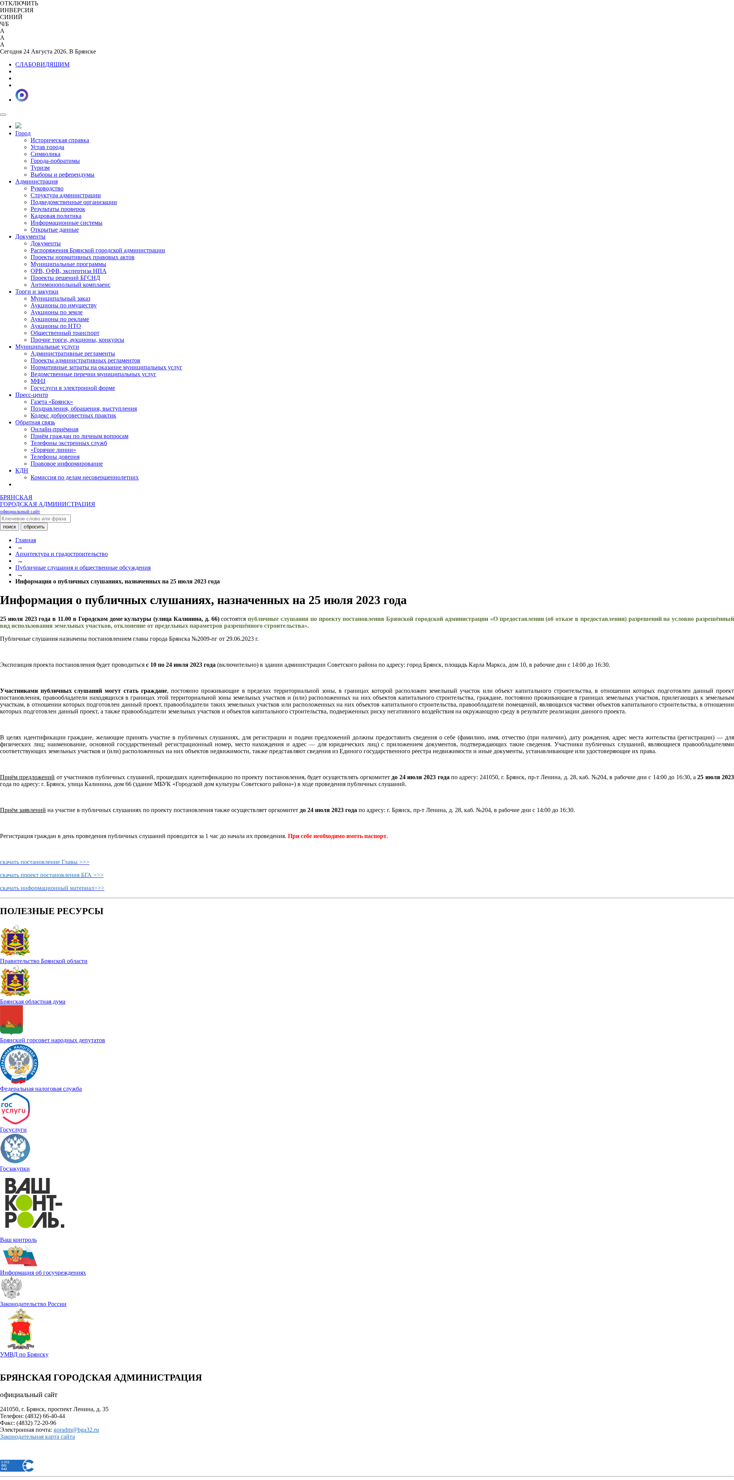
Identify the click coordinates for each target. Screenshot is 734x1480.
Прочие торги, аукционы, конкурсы (77, 339)
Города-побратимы (55, 161)
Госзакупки (15, 1168)
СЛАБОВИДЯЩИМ (42, 64)
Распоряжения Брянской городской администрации (98, 250)
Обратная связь (35, 422)
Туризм (40, 167)
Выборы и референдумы (62, 174)
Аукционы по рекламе (60, 319)
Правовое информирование (67, 463)
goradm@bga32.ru (76, 1429)
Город (23, 133)
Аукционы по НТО (56, 326)
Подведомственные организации (74, 202)
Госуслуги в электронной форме (73, 388)
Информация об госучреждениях (43, 1272)
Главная (25, 540)
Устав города (47, 147)
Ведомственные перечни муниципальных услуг (93, 374)
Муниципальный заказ (60, 298)
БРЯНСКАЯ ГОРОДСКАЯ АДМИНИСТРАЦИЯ (47, 504)
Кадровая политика (56, 216)
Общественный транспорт (65, 333)
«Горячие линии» (53, 450)
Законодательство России (33, 1304)
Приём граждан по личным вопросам (79, 436)
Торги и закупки (36, 291)
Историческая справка (60, 140)
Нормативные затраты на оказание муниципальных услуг (106, 367)
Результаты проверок (58, 209)
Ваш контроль (18, 1239)
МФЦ (38, 381)
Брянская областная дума (32, 1001)
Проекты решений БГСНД (65, 278)
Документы (30, 236)
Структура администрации (66, 195)
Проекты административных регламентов (85, 360)
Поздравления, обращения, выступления (84, 408)
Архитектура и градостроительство (61, 554)
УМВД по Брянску (24, 1354)
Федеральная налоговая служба (41, 1088)
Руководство (47, 188)
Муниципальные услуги (47, 346)
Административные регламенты (73, 353)
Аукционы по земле (57, 312)
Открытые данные (55, 229)
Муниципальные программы (68, 264)
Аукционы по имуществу (64, 305)
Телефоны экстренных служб (69, 443)
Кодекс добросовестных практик (73, 415)
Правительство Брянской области (44, 961)
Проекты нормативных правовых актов (83, 257)
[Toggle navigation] (3, 115)
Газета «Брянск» (52, 401)
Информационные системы (66, 222)
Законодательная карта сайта (37, 1436)
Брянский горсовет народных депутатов (52, 1040)
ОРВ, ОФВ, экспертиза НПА (69, 271)
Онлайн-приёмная (54, 429)
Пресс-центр (31, 395)
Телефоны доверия (55, 456)
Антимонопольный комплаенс (70, 284)
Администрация (36, 181)
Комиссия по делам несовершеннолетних (85, 477)
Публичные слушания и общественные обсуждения (83, 567)
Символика (45, 154)
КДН (21, 470)
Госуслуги (13, 1129)
